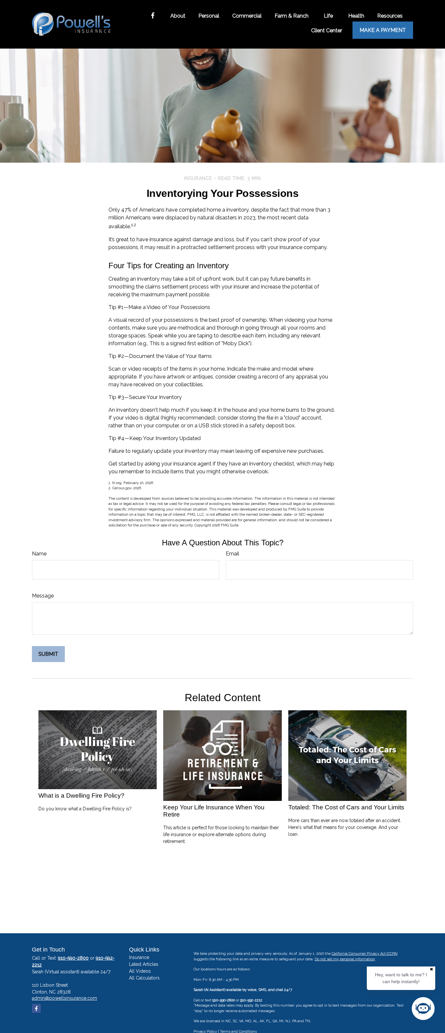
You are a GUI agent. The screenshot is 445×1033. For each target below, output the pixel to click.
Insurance (139, 957)
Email (232, 554)
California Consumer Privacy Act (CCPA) (364, 954)
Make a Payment (383, 30)
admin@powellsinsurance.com (64, 998)
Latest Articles (143, 964)
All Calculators (144, 978)
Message (43, 596)
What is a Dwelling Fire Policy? (81, 795)
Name (39, 554)
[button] (178, 16)
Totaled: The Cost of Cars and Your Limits (346, 807)
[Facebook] (152, 15)
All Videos (140, 971)
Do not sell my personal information (345, 959)
